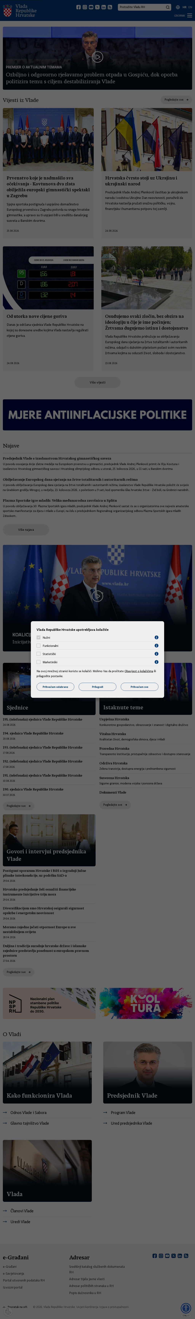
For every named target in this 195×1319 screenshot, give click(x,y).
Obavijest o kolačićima (139, 671)
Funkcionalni (50, 645)
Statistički (49, 654)
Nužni (46, 637)
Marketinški (50, 662)
